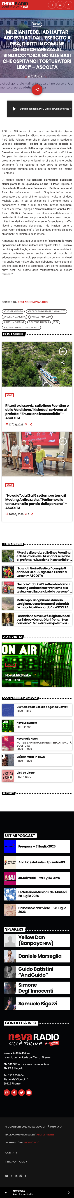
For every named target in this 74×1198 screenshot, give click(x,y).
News (37, 24)
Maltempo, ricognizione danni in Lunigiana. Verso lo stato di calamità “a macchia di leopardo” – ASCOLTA (43, 604)
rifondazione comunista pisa (21, 328)
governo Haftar (39, 322)
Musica (11, 664)
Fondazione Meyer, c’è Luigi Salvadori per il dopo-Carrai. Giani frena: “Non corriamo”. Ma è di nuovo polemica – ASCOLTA (43, 621)
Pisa (56, 322)
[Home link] (15, 5)
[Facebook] (25, 1176)
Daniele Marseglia (39, 956)
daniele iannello (40, 317)
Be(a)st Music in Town (31, 757)
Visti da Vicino (26, 773)
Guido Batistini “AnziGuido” (35, 972)
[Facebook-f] (14, 1092)
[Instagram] (7, 1092)
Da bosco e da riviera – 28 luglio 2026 (42, 910)
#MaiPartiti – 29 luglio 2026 (39, 878)
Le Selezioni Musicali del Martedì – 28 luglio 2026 (44, 894)
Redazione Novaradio (33, 302)
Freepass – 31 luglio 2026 (37, 846)
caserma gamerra (14, 317)
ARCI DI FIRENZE (45, 1134)
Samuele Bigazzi (37, 1003)
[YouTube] (6, 1176)
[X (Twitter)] (11, 1176)
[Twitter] (21, 1092)
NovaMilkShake (18, 675)
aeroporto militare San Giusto (46, 311)
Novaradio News (27, 738)
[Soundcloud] (16, 1176)
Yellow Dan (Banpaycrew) (36, 940)
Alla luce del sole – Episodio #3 (41, 862)
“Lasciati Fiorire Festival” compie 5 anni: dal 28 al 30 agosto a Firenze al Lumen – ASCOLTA (42, 572)
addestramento (13, 311)
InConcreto (31, 1142)
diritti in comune (13, 322)
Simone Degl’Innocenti (35, 988)
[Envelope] (29, 1092)
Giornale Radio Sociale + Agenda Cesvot (42, 707)
